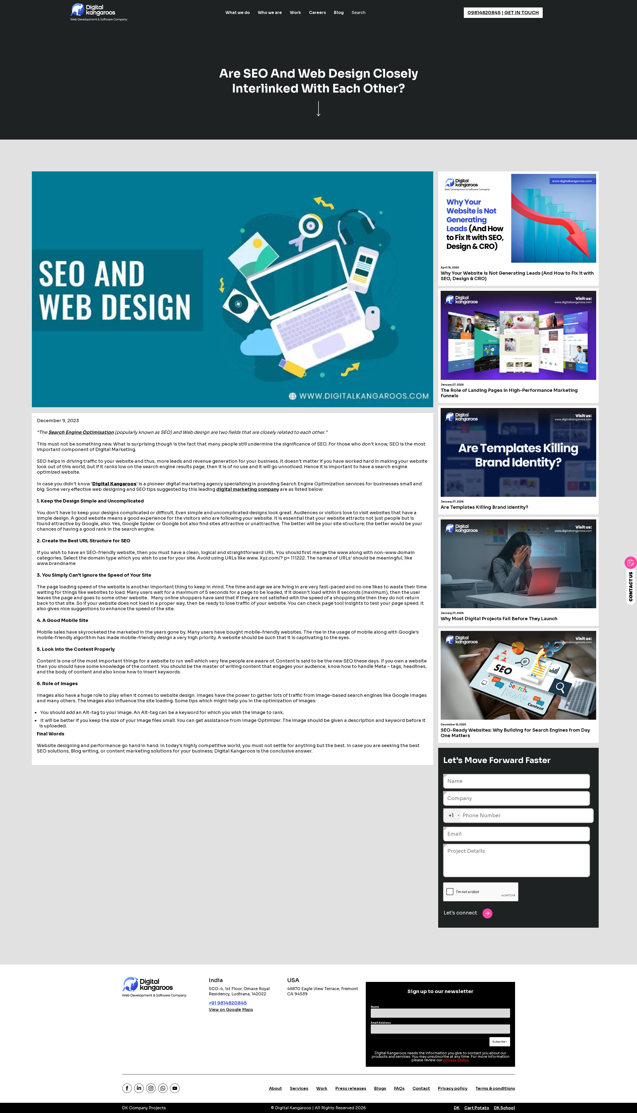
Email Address (381, 1022)
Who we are (270, 12)
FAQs (399, 1088)
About (275, 1088)
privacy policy (456, 1060)
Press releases (350, 1088)
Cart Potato (476, 1108)
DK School (504, 1108)
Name (375, 1007)
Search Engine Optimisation (81, 432)
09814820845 (484, 12)
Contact (421, 1088)
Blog (339, 12)
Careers (317, 12)
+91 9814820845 (228, 1003)
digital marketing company (247, 489)
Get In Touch (521, 12)
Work (295, 12)
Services (299, 1088)
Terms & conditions (495, 1088)
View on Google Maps (231, 1009)
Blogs (380, 1088)
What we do (237, 12)
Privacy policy (453, 1088)
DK (457, 1108)
